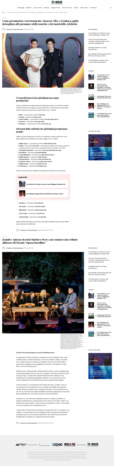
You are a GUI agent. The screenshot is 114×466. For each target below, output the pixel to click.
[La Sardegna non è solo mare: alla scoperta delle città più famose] (91, 115)
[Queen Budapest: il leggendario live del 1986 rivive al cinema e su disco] (91, 106)
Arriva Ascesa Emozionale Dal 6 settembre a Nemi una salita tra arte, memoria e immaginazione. (99, 41)
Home (3, 12)
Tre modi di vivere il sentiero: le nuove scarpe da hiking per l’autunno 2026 (103, 77)
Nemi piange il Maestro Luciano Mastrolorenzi (104, 97)
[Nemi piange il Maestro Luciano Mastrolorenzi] (91, 97)
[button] (110, 8)
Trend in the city (94, 150)
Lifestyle (5, 18)
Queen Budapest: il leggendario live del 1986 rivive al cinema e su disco (104, 106)
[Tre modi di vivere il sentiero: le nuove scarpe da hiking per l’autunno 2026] (91, 77)
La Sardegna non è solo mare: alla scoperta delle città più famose (104, 115)
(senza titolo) (94, 142)
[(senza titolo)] (100, 140)
